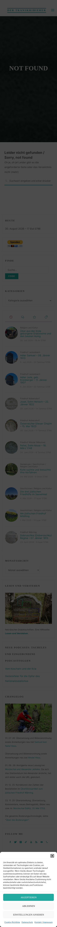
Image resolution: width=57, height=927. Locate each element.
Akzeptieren (29, 897)
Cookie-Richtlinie (12, 922)
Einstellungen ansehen (28, 914)
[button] (52, 855)
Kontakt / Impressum (44, 922)
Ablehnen (28, 906)
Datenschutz (27, 922)
